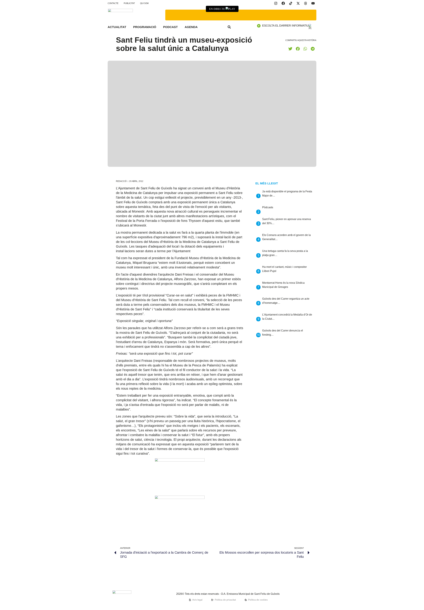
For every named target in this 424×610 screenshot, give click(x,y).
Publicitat (129, 3)
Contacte (113, 3)
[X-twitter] (298, 3)
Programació (144, 27)
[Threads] (305, 3)
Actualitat (117, 27)
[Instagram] (275, 3)
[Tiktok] (290, 3)
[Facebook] (283, 3)
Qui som (144, 3)
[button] (229, 27)
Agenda (191, 27)
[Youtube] (313, 3)
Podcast (170, 27)
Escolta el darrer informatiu (285, 25)
